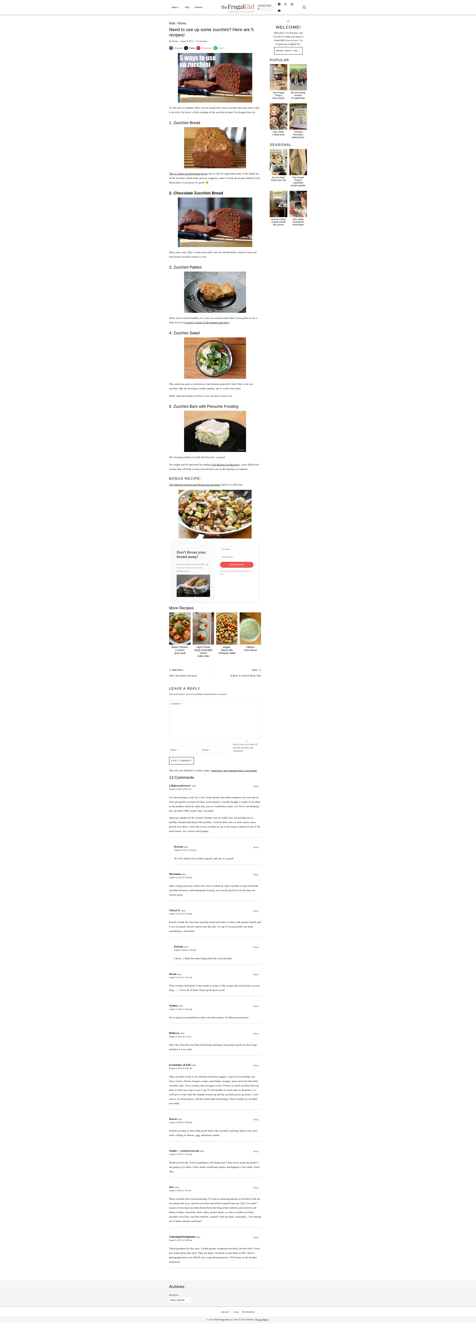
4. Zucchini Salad (184, 333)
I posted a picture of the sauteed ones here (206, 322)
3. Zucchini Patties (185, 267)
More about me (287, 51)
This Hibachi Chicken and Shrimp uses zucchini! (195, 484)
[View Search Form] (304, 7)
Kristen (175, 41)
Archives (173, 1295)
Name (174, 749)
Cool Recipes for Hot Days (225, 464)
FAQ (187, 7)
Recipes (182, 22)
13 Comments (201, 41)
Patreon (198, 7)
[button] (193, 586)
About (225, 1312)
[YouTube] (279, 10)
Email (206, 749)
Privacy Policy (261, 1320)
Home (172, 22)
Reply (256, 786)
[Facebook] (279, 4)
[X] (285, 4)
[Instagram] (292, 4)
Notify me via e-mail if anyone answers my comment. (245, 747)
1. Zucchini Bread (184, 122)
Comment (176, 703)
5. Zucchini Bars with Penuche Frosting (203, 406)
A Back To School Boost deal (245, 673)
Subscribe (264, 7)
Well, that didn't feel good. (183, 673)
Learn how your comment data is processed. (234, 770)
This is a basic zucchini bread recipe (188, 173)
